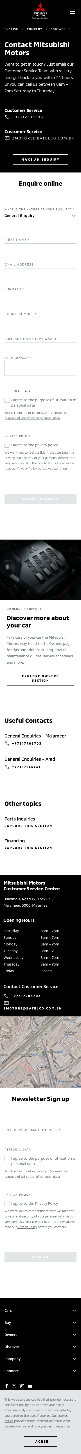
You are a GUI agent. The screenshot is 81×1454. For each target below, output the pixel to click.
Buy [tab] (7, 1322)
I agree (40, 1441)
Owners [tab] (10, 1334)
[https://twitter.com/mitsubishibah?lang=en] (14, 1386)
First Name (16, 239)
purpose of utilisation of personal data (32, 418)
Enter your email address (32, 1130)
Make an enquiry (40, 159)
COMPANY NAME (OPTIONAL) (30, 339)
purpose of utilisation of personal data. (32, 1176)
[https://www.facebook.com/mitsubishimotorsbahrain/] (6, 1386)
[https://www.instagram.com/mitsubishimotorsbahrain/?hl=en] (22, 1386)
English (11, 29)
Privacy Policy (27, 468)
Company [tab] (12, 1358)
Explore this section (28, 826)
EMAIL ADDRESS (20, 264)
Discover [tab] (11, 1346)
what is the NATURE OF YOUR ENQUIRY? (39, 209)
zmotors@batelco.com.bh (43, 138)
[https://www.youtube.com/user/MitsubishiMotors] (30, 1386)
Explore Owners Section (40, 678)
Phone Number (20, 314)
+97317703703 (27, 117)
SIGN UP (40, 1257)
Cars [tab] (8, 1310)
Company (34, 29)
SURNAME (14, 289)
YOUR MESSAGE (18, 358)
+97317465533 (26, 767)
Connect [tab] (11, 1371)
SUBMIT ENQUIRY (40, 499)
